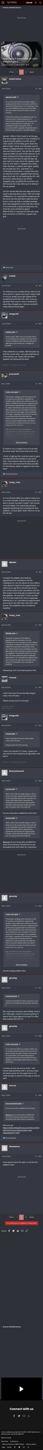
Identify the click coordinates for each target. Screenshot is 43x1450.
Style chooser (6, 1438)
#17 (40, 286)
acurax (12, 1085)
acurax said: (10, 789)
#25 (39, 781)
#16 (40, 89)
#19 (40, 384)
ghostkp (13, 896)
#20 (39, 492)
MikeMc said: (11, 633)
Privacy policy (31, 1444)
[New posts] (35, 3)
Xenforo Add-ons (12, 1434)
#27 (39, 988)
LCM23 (12, 276)
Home (9, 1447)
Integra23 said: (11, 996)
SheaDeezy (14, 1146)
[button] (2, 2)
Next (31, 72)
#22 (39, 625)
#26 (39, 906)
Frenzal (12, 677)
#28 (39, 1036)
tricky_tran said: (12, 392)
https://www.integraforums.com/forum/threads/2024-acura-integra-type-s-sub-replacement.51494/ (21, 1130)
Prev (12, 72)
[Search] (40, 3)
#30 (39, 1156)
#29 (39, 1095)
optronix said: (11, 97)
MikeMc (12, 562)
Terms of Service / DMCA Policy (13, 1444)
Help (3, 1447)
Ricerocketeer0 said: (14, 1103)
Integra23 (14, 314)
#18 (40, 324)
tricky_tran (9, 65)
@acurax (6, 842)
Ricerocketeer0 (16, 771)
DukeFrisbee (15, 79)
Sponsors (4, 1441)
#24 (39, 725)
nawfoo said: (10, 332)
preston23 (14, 374)
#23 (39, 687)
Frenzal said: (10, 734)
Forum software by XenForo (20, 1432)
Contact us (14, 1441)
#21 (40, 572)
